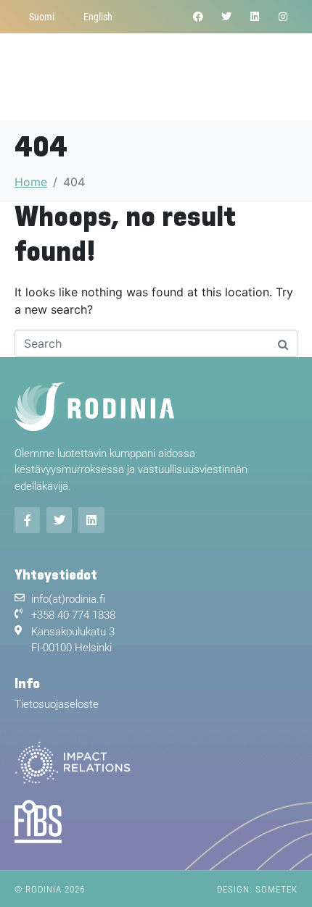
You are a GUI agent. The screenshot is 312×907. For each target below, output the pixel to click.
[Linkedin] (255, 16)
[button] (285, 77)
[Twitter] (226, 16)
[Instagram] (283, 16)
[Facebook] (198, 16)
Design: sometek (257, 889)
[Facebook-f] (27, 519)
